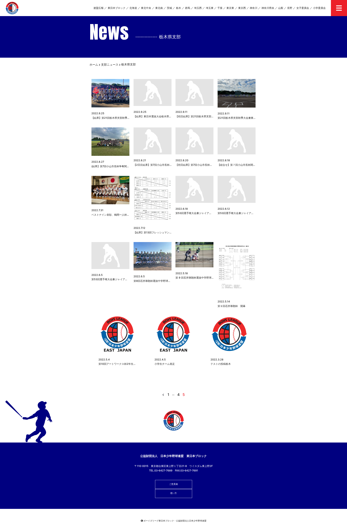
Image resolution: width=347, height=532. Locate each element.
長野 (289, 7)
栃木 (178, 7)
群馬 (187, 7)
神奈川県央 (268, 7)
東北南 (159, 7)
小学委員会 (319, 7)
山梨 (280, 7)
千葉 (219, 7)
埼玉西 (198, 7)
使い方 (173, 493)
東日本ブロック (116, 7)
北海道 (133, 7)
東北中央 (146, 7)
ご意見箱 (173, 484)
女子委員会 (302, 7)
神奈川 (253, 7)
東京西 (242, 7)
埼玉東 (209, 7)
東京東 (230, 7)
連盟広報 (98, 7)
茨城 (169, 7)
